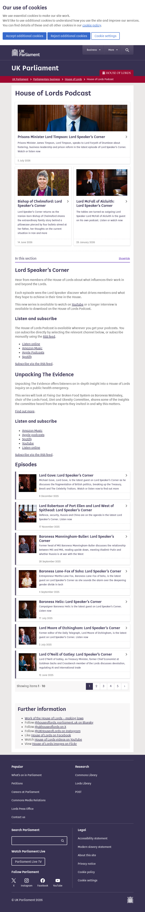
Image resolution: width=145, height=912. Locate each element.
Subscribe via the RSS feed (34, 364)
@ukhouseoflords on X (50, 727)
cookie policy (91, 25)
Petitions (17, 783)
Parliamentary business (46, 79)
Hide (127, 258)
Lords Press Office (22, 808)
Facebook (42, 885)
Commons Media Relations (28, 800)
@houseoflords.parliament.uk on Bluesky (64, 722)
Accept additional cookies (24, 36)
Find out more (24, 411)
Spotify (27, 357)
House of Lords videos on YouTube (58, 740)
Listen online (31, 344)
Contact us (18, 817)
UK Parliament (35, 68)
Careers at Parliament (25, 792)
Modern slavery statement (94, 847)
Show (122, 258)
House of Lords (73, 79)
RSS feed (49, 336)
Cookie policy (86, 872)
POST (78, 792)
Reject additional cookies (69, 36)
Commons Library (86, 775)
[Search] (127, 50)
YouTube (77, 304)
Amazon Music (32, 348)
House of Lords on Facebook (51, 735)
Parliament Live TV (28, 862)
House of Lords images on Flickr (54, 744)
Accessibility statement (93, 838)
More (111, 49)
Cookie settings (105, 36)
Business (92, 49)
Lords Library (83, 783)
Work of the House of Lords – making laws (54, 718)
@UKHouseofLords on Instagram (57, 731)
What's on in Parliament (26, 775)
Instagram (26, 885)
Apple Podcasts (33, 352)
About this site (87, 855)
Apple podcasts (33, 435)
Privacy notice (87, 863)
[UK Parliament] (25, 53)
